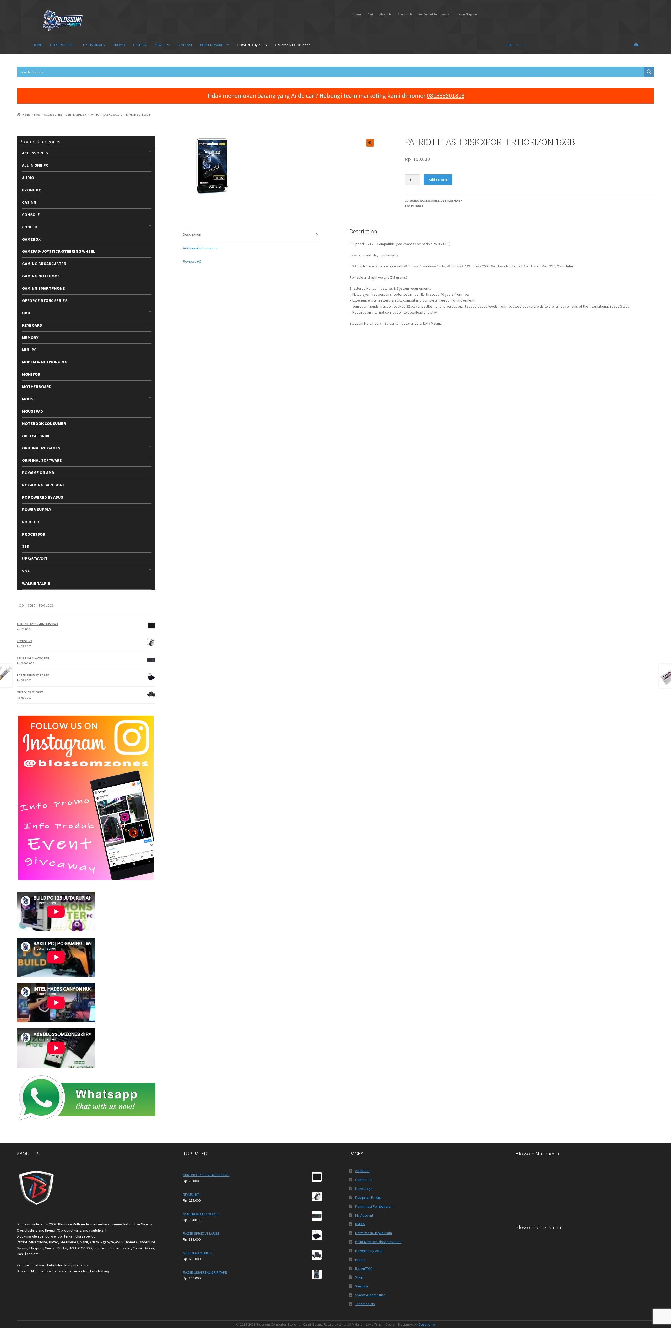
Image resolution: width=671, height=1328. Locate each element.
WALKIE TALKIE (36, 583)
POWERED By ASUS (252, 44)
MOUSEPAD (32, 411)
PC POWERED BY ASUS (42, 497)
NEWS (159, 44)
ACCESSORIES (53, 114)
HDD (26, 312)
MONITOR (31, 374)
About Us (385, 14)
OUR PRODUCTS (62, 44)
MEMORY (30, 337)
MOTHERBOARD (37, 386)
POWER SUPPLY (36, 509)
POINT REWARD (211, 44)
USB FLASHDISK (76, 114)
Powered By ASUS (369, 1250)
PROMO (119, 44)
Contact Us (405, 14)
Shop (37, 114)
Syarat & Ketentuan (370, 1295)
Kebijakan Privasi (368, 1197)
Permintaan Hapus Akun (373, 1232)
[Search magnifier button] (649, 72)
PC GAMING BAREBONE (43, 484)
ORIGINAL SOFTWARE (42, 460)
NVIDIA (360, 1224)
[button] (370, 143)
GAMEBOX (31, 239)
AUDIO (28, 177)
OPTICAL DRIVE (36, 435)
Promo (360, 1259)
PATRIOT (417, 206)
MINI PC (29, 349)
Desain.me (427, 1324)
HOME (37, 44)
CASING (29, 202)
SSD (25, 546)
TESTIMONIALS (94, 44)
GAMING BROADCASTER (44, 263)
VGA (26, 570)
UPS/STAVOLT (35, 558)
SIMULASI (185, 44)
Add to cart (438, 179)
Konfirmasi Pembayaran (434, 14)
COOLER (29, 226)
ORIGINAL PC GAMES (41, 447)
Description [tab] (192, 234)
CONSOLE (31, 214)
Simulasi (361, 1286)
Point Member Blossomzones (378, 1241)
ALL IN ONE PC (35, 165)
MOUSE (29, 398)
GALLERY (140, 44)
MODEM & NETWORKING (44, 361)
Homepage (363, 1188)
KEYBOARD (32, 325)
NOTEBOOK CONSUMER (44, 423)
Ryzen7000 (363, 1268)
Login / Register (468, 14)
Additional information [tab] (200, 248)
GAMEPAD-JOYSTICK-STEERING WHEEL (58, 251)
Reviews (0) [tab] (192, 261)
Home (357, 14)
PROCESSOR (33, 534)
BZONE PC (31, 189)
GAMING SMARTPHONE (43, 288)
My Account (364, 1215)
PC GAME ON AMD (38, 472)
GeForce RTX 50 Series (293, 44)
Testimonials (365, 1304)
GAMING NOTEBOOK (41, 275)
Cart (370, 14)
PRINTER (30, 521)
